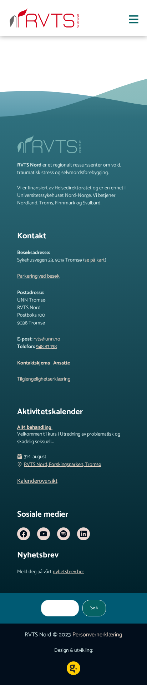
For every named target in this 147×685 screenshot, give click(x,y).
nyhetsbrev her (68, 571)
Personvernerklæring (97, 635)
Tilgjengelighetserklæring (43, 379)
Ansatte (61, 363)
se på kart (95, 260)
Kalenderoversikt (37, 481)
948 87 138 (46, 346)
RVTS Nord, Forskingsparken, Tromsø (62, 464)
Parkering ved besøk (38, 276)
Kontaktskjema (33, 363)
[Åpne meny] (133, 21)
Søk (94, 608)
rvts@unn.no (47, 339)
